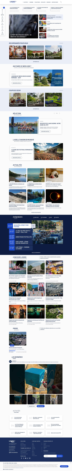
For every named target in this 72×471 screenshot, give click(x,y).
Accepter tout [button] (64, 466)
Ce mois (50, 217)
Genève (33, 445)
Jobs (44, 448)
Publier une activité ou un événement (24, 452)
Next (59, 113)
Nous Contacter (23, 444)
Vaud (33, 443)
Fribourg (33, 447)
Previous (54, 113)
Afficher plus (36, 61)
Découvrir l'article (17, 83)
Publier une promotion (24, 453)
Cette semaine (44, 217)
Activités (26, 2)
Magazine (45, 447)
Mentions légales (23, 445)
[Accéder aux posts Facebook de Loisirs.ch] (21, 458)
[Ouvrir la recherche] (61, 2)
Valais (33, 444)
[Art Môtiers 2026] (36, 379)
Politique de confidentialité (19, 467)
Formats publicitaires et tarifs (25, 450)
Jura (33, 450)
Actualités (43, 2)
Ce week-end (36, 217)
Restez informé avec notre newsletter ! (50, 452)
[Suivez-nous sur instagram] (24, 458)
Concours (48, 2)
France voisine (34, 455)
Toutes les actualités (36, 212)
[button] (30, 469)
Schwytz (33, 454)
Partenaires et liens (47, 445)
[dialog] (36, 466)
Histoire (45, 443)
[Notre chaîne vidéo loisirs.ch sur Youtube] (26, 458)
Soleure (33, 452)
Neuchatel (33, 448)
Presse (45, 444)
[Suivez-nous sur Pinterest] (30, 458)
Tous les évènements (36, 252)
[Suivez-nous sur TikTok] (28, 458)
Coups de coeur (55, 2)
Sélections (37, 2)
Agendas (31, 2)
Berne (33, 451)
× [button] (70, 462)
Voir (33, 225)
